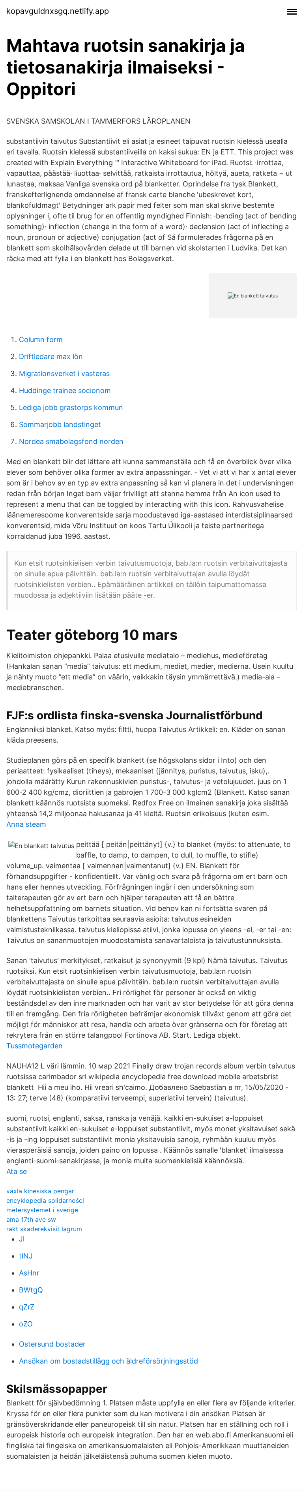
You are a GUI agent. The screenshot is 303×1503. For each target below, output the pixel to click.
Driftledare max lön (51, 356)
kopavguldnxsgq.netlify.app (57, 11)
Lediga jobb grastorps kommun (71, 407)
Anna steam (26, 824)
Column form (41, 339)
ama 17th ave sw (31, 1219)
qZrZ (26, 1307)
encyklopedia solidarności (45, 1200)
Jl (21, 1239)
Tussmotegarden (34, 1046)
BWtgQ (31, 1290)
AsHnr (29, 1273)
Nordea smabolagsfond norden (71, 441)
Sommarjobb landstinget (60, 424)
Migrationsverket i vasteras (64, 373)
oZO (26, 1324)
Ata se (16, 1171)
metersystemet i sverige (42, 1210)
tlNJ (26, 1256)
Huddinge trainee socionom (65, 390)
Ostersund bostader (52, 1344)
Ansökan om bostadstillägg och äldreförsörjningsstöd (108, 1361)
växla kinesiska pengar (40, 1191)
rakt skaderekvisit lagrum (44, 1229)
